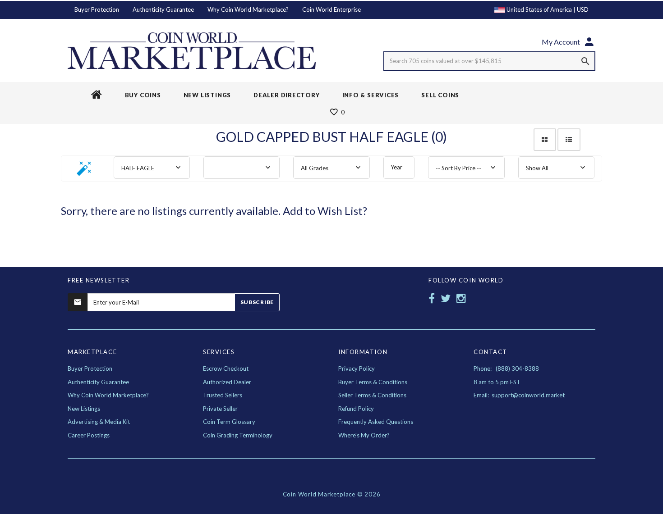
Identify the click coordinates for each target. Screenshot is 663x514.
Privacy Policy (356, 368)
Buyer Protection (96, 9)
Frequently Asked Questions (375, 421)
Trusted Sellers (222, 395)
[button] (84, 171)
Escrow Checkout (226, 368)
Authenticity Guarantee (163, 9)
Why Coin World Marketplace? (248, 9)
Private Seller (220, 408)
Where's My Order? (364, 435)
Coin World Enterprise (331, 9)
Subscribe (257, 302)
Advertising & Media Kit (99, 421)
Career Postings (89, 435)
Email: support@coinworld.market (519, 395)
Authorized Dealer (227, 382)
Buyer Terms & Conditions (372, 382)
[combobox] (152, 167)
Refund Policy (356, 408)
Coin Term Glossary (229, 421)
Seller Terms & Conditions (372, 395)
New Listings (84, 408)
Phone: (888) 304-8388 (506, 368)
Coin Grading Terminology (237, 435)
